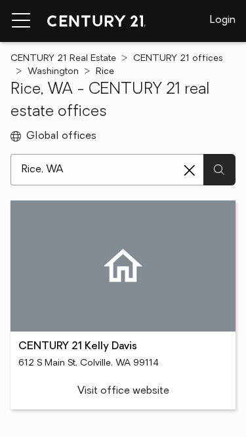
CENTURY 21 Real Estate (63, 59)
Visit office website (123, 391)
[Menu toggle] (20, 20)
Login (223, 20)
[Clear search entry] (189, 170)
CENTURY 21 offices (178, 59)
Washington (53, 72)
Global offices (61, 136)
